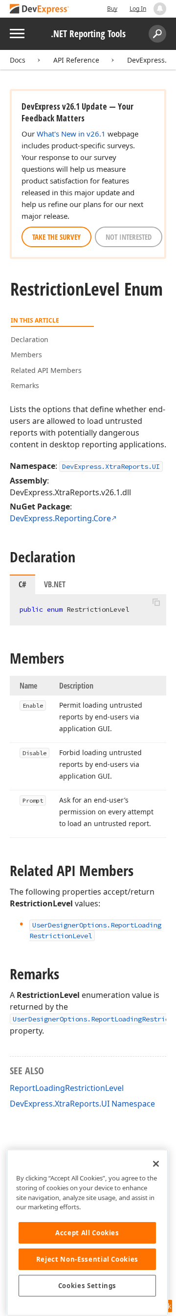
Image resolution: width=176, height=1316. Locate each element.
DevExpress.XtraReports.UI (111, 466)
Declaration (29, 339)
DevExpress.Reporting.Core (60, 518)
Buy (112, 8)
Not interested (129, 237)
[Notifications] (160, 8)
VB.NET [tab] (55, 584)
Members (26, 354)
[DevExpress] (39, 9)
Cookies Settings (87, 1285)
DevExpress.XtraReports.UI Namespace (82, 1103)
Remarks (25, 385)
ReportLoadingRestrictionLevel (67, 1088)
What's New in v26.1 (71, 134)
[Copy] (156, 602)
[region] (87, 1232)
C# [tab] (22, 584)
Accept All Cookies (87, 1232)
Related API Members (46, 370)
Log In (138, 8)
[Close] (156, 1164)
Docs (17, 60)
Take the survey (56, 237)
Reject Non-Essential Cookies (87, 1259)
